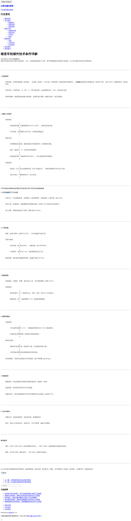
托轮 (10, 36)
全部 (10, 40)
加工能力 (8, 46)
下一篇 (18, 482)
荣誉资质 (11, 26)
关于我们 (8, 20)
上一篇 (18, 480)
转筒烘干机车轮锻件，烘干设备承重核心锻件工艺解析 (23, 493)
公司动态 (11, 42)
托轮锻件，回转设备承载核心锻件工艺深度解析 (21, 497)
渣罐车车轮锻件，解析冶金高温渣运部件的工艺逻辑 (22, 495)
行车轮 (10, 34)
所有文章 (8, 505)
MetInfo (10, 512)
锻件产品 (8, 28)
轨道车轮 (11, 32)
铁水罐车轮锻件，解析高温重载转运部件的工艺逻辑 (22, 499)
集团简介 (11, 22)
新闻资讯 (8, 38)
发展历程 (11, 24)
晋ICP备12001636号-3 (34, 516)
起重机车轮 (12, 30)
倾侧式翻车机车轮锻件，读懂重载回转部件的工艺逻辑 (23, 501)
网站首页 (8, 18)
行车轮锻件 (6, 192)
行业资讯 (11, 44)
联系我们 (8, 48)
